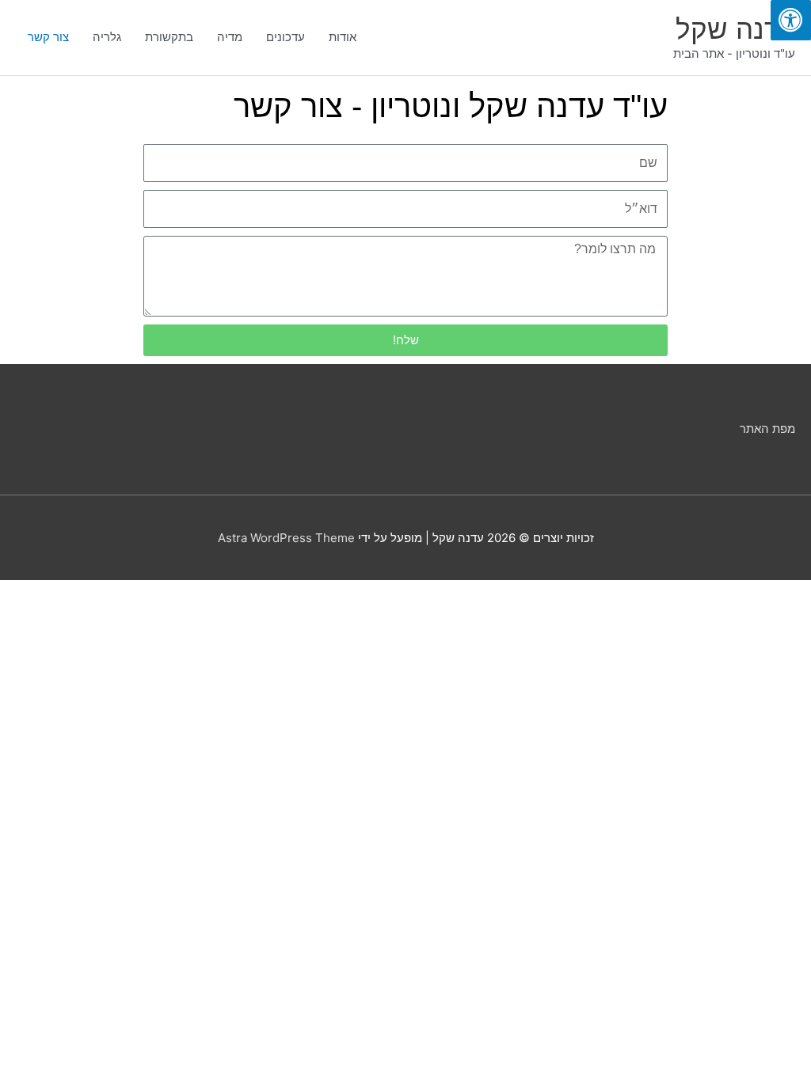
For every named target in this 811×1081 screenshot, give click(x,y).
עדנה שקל (735, 28)
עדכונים (285, 36)
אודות (342, 36)
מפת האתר (767, 428)
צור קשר (48, 36)
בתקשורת (169, 36)
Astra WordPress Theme (286, 537)
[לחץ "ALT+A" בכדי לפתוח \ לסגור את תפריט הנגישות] (791, 20)
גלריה (107, 36)
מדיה (229, 36)
